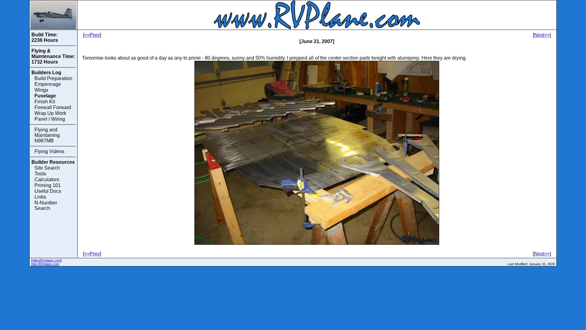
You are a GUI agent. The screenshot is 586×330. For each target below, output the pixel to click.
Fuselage (45, 95)
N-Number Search (45, 205)
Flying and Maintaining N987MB (47, 135)
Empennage (47, 84)
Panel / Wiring (49, 119)
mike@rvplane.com (46, 260)
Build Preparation (53, 78)
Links (40, 197)
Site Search (47, 167)
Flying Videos (49, 151)
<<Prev (92, 35)
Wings (41, 90)
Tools (40, 173)
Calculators (46, 179)
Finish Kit (44, 101)
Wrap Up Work (50, 113)
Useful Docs (47, 191)
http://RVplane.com (45, 264)
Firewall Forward (52, 107)
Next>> (542, 35)
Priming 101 (47, 185)
